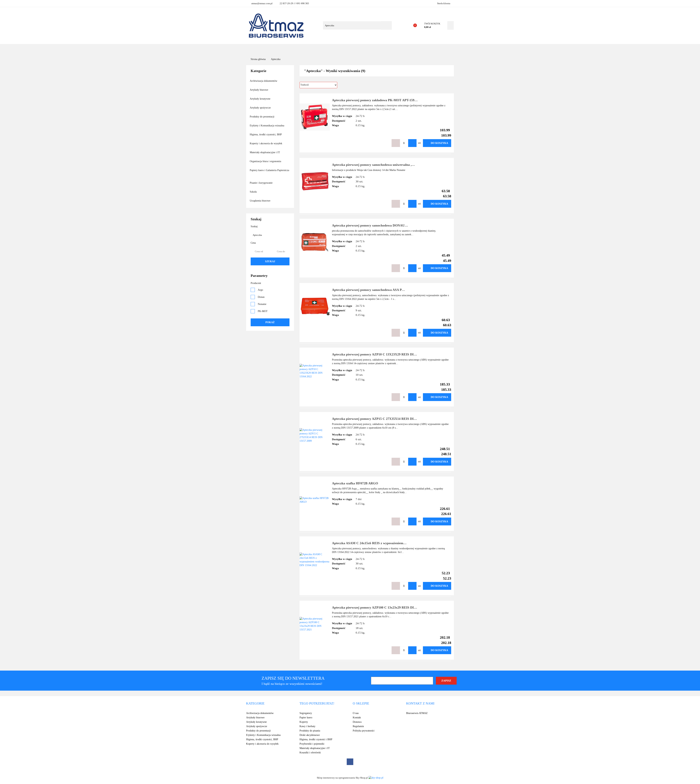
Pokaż (270, 322)
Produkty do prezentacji (262, 116)
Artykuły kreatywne (260, 98)
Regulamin (358, 726)
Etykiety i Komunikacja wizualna (267, 125)
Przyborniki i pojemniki (312, 743)
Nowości (327, 49)
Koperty (304, 722)
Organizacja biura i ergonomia (266, 161)
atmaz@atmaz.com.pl (262, 3)
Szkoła (253, 191)
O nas (364, 49)
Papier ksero (306, 717)
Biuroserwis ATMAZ (417, 713)
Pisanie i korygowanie (261, 182)
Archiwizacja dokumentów (264, 81)
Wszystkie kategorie (274, 49)
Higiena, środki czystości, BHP (266, 134)
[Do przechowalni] (385, 143)
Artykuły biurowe (259, 89)
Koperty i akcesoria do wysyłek (266, 143)
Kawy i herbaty (307, 726)
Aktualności (346, 49)
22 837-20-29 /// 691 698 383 (294, 3)
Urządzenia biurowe (260, 200)
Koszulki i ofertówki (310, 752)
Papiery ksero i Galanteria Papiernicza (269, 170)
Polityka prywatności (363, 730)
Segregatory (306, 713)
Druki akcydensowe (310, 735)
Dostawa (357, 722)
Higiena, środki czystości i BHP (316, 739)
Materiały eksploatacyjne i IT (265, 152)
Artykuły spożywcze (260, 107)
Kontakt (377, 49)
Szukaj (270, 261)
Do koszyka (439, 143)
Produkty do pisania (310, 730)
